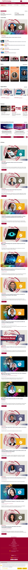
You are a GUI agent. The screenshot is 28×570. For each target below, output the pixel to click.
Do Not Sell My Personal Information (14, 545)
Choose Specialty (13, 3)
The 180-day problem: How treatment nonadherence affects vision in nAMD (5, 14)
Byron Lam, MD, (4, 375)
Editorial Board (14, 542)
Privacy (14, 540)
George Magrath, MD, (5, 452)
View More (25, 122)
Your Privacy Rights (5, 568)
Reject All (25, 568)
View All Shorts (25, 64)
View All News (13, 536)
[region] (14, 566)
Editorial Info (14, 541)
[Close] (27, 564)
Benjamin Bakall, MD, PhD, (9, 375)
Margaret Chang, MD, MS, (5, 503)
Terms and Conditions (14, 543)
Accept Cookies (19, 568)
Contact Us (14, 544)
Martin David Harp (4, 271)
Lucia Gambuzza (4, 348)
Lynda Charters (4, 164)
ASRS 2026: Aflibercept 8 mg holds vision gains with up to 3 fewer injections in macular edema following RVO (20, 14)
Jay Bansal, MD (4, 428)
